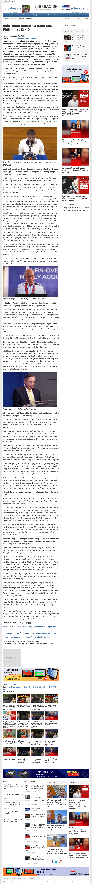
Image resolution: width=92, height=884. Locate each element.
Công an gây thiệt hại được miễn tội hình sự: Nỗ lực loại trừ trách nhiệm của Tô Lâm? (35, 859)
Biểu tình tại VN (15, 8)
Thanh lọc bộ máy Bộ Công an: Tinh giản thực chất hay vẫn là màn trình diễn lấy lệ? (35, 826)
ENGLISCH (6, 18)
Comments (77, 31)
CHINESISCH (29, 18)
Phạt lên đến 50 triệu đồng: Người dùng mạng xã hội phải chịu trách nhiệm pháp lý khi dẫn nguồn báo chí (75, 112)
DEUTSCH (14, 18)
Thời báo (8, 881)
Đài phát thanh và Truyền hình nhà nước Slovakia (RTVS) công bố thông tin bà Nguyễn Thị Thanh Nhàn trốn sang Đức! (34, 799)
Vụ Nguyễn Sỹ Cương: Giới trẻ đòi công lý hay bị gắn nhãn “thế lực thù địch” (13, 786)
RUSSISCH (21, 18)
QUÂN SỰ (31, 878)
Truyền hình (52, 782)
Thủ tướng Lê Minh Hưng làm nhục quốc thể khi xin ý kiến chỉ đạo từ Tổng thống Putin (74, 142)
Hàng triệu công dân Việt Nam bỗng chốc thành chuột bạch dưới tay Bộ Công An (75, 198)
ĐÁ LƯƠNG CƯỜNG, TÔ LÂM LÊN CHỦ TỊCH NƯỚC (56, 828)
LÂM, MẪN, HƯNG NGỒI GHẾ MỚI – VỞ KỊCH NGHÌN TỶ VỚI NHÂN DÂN (57, 851)
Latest (65, 31)
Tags (82, 31)
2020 (8, 21)
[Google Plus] (61, 862)
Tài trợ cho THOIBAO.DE (60, 15)
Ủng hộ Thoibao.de (20, 1)
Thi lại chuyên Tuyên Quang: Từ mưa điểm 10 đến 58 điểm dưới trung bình (12, 804)
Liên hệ (49, 15)
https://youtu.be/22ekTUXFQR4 (24, 38)
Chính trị (14, 15)
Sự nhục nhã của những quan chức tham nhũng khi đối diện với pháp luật (75, 170)
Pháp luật (34, 15)
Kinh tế (22, 15)
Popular (70, 31)
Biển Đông (11, 687)
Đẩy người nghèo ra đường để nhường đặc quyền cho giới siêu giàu (37, 816)
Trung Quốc (48, 687)
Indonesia (30, 687)
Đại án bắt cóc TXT (78, 8)
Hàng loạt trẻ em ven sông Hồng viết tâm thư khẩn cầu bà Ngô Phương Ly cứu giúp (35, 837)
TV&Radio (42, 15)
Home (4, 21)
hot (25, 687)
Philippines (39, 687)
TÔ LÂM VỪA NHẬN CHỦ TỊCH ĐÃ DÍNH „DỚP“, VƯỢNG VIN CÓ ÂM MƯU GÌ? (56, 803)
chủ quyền (19, 687)
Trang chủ (7, 15)
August (12, 21)
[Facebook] (53, 862)
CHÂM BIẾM (66, 87)
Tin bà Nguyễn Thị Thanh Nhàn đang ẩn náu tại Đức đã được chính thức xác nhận (34, 787)
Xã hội (27, 15)
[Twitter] (57, 862)
